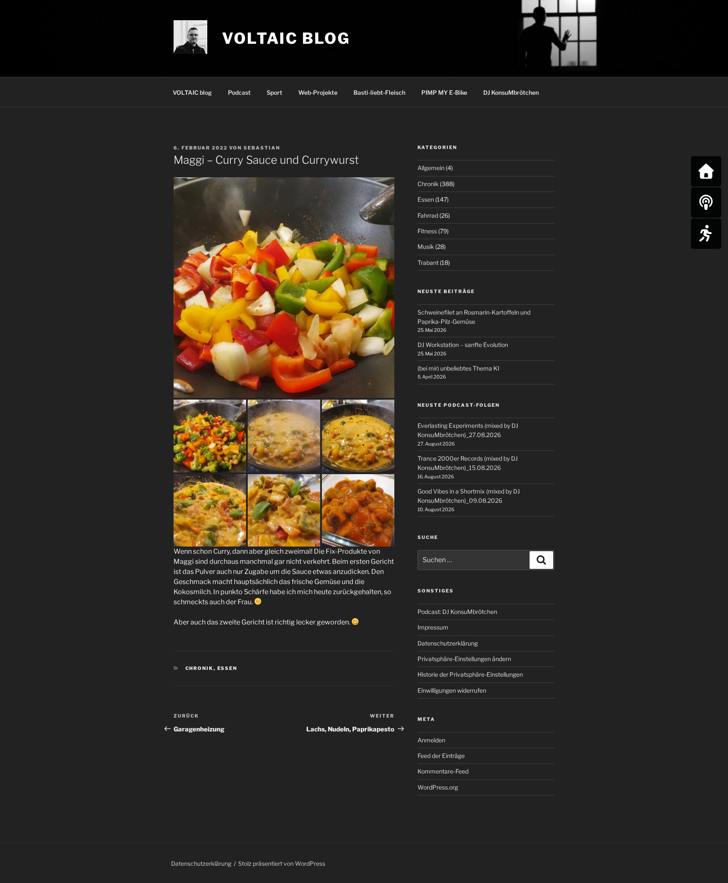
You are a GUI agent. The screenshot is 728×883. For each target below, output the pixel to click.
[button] (284, 287)
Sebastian (262, 148)
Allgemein (431, 167)
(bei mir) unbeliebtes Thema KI (458, 368)
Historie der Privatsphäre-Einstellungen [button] (470, 674)
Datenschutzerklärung (448, 643)
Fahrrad (428, 215)
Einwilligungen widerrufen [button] (452, 690)
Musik (426, 246)
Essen (227, 668)
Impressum (433, 627)
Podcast (239, 92)
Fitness (427, 231)
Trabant (428, 262)
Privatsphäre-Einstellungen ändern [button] (464, 658)
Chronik (199, 668)
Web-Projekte (317, 92)
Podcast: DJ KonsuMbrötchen (457, 611)
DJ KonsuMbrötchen (511, 92)
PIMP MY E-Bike (444, 92)
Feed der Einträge (441, 755)
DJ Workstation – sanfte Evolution (463, 344)
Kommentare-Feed (443, 771)
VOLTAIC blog (286, 38)
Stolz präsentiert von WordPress (281, 863)
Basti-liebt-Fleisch (379, 92)
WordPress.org (438, 787)
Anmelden (431, 740)
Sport (274, 92)
